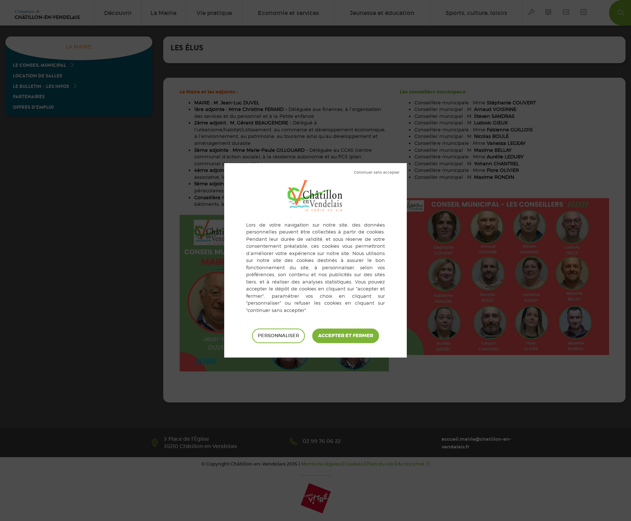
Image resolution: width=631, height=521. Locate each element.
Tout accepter (345, 336)
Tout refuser (376, 172)
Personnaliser (278, 336)
